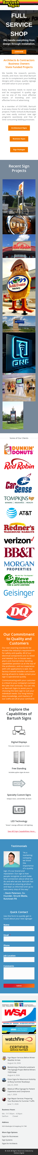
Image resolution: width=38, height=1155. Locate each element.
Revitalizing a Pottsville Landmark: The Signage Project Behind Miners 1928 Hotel (21, 1069)
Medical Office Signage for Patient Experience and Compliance (21, 1090)
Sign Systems (7, 1140)
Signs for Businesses (10, 1136)
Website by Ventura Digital (23, 1152)
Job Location (10, 955)
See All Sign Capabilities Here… (22, 831)
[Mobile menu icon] (35, 4)
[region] (19, 32)
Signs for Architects (9, 1143)
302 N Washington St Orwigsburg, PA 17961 (14, 1126)
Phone (7, 945)
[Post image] (4, 1058)
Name (6, 924)
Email (7, 935)
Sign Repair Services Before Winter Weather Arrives (21, 1058)
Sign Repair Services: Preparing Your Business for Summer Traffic (21, 1099)
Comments (9, 966)
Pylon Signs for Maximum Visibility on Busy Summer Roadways (22, 1080)
